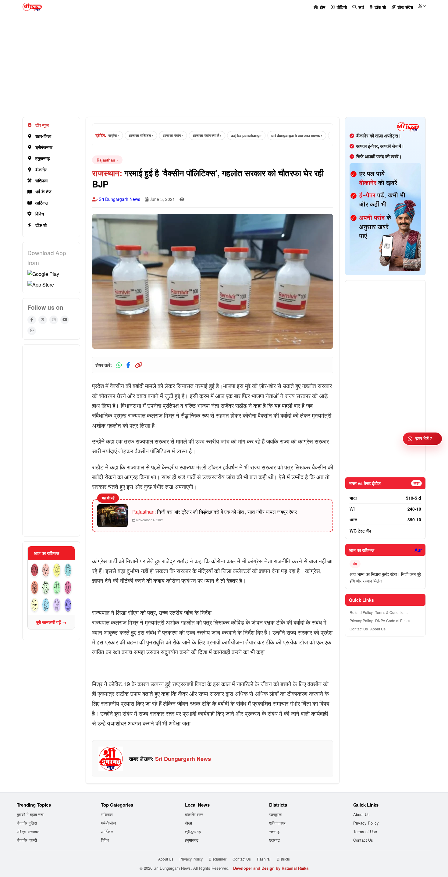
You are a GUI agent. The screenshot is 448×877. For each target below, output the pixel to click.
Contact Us (359, 628)
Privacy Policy (361, 620)
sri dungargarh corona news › (283, 135)
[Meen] (68, 605)
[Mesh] (34, 570)
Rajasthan (106, 160)
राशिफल (41, 180)
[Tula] (57, 587)
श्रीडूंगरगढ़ (193, 831)
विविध (39, 214)
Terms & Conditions (391, 612)
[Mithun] (57, 570)
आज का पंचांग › (160, 135)
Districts (283, 858)
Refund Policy (361, 612)
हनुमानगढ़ (42, 158)
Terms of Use (365, 831)
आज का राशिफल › (128, 135)
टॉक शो (41, 225)
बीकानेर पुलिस (27, 823)
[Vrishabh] (46, 570)
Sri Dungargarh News (119, 199)
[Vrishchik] (68, 587)
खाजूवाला (275, 814)
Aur (418, 550)
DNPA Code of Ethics (392, 620)
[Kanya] (46, 587)
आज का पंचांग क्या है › (194, 135)
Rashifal (264, 858)
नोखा (188, 823)
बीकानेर (41, 169)
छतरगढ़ (274, 840)
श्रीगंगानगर (43, 147)
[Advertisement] (205, 69)
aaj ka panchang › (233, 135)
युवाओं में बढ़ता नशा (30, 814)
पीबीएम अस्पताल (28, 831)
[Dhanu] (34, 605)
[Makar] (46, 605)
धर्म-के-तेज (43, 191)
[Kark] (68, 570)
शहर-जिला (43, 136)
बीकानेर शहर (194, 814)
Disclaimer (217, 858)
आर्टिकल (41, 203)
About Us (378, 628)
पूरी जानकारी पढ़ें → (51, 622)
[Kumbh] (57, 605)
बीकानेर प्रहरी (27, 840)
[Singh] (34, 587)
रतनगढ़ (274, 831)
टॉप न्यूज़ (42, 125)
